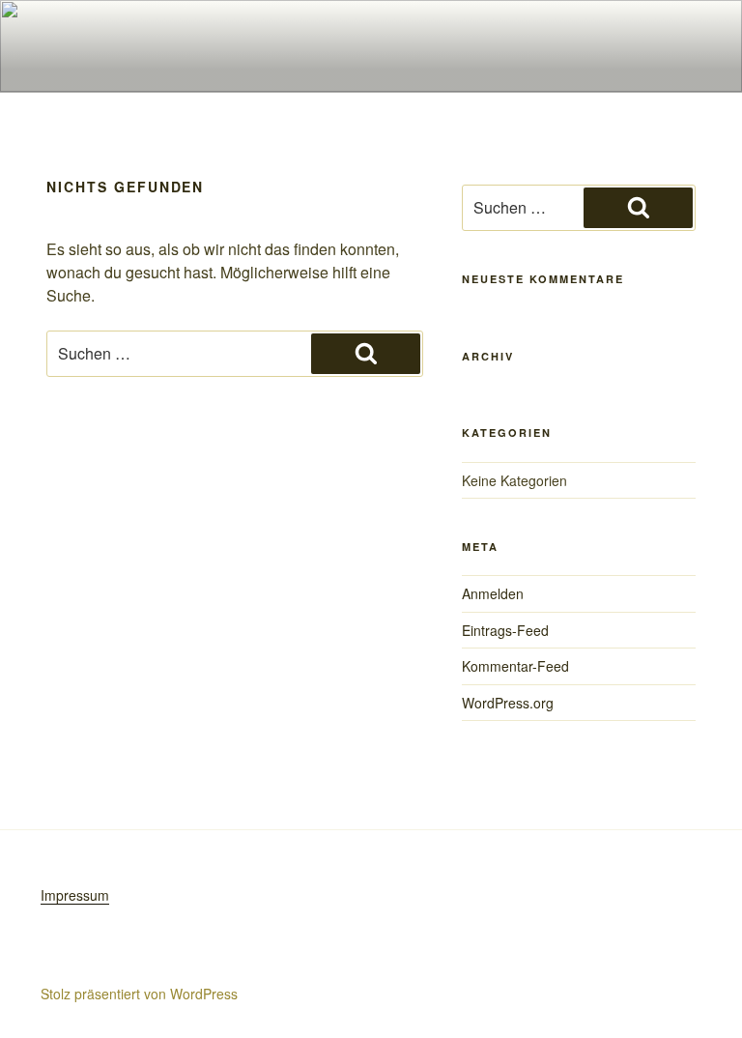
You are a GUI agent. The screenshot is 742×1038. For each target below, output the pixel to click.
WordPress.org (508, 702)
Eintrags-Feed (505, 630)
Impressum (75, 895)
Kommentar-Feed (515, 666)
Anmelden (493, 593)
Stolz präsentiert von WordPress (139, 993)
